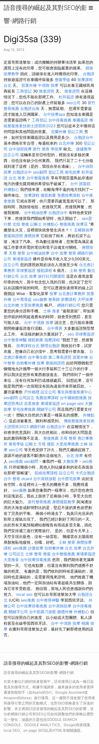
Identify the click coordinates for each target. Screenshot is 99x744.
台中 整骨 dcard (18, 478)
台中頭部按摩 (20, 149)
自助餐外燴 (26, 363)
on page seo (72, 403)
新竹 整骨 (41, 149)
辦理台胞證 (50, 345)
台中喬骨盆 (22, 299)
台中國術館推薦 (73, 397)
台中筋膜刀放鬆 (42, 611)
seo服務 (40, 299)
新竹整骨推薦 (39, 501)
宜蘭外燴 (58, 131)
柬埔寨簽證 (22, 258)
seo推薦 (16, 461)
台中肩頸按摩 (59, 605)
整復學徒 (62, 79)
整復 (47, 553)
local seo (24, 594)
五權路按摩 (83, 230)
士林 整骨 (78, 270)
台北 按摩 (28, 276)
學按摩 (56, 149)
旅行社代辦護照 (51, 276)
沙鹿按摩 (35, 548)
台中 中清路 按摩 (38, 322)
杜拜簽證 (66, 96)
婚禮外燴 (65, 611)
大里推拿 (11, 559)
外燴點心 (11, 189)
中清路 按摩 (48, 85)
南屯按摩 (72, 172)
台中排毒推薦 (59, 120)
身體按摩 (31, 235)
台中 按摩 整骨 (63, 253)
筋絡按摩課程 (46, 472)
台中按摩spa (54, 114)
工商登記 (24, 91)
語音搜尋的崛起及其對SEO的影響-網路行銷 (45, 14)
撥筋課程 (44, 270)
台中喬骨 (54, 328)
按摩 (53, 293)
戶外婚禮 (31, 391)
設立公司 (11, 154)
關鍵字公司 (46, 409)
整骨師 (54, 299)
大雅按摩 (70, 461)
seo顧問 (40, 172)
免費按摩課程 (68, 195)
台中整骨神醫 (15, 339)
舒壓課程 (68, 299)
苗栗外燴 (29, 85)
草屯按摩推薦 (24, 409)
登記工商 (75, 131)
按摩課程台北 (27, 345)
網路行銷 (37, 426)
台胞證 (88, 73)
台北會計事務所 (71, 293)
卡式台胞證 (85, 472)
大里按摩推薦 (31, 305)
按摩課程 (31, 195)
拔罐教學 (84, 149)
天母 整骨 (17, 253)
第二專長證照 (59, 357)
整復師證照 (13, 235)
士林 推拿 (51, 310)
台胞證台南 (29, 108)
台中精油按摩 (35, 212)
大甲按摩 (85, 299)
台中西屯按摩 (68, 478)
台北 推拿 (17, 177)
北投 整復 (20, 224)
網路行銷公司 (68, 305)
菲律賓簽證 (26, 270)
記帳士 (36, 224)
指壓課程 (52, 339)
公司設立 (26, 397)
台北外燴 (66, 143)
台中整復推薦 (38, 177)
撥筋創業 (48, 195)
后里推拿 (31, 403)
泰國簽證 (80, 120)
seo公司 (73, 102)
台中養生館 (37, 357)
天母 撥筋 (46, 444)
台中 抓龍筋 (80, 183)
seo (71, 334)
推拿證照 (46, 91)
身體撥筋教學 (63, 501)
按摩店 (82, 224)
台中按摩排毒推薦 (35, 559)
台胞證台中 (83, 137)
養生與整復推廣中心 (74, 391)
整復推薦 (67, 224)
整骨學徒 (16, 444)
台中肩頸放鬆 (44, 478)
